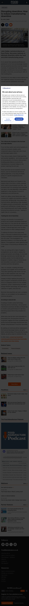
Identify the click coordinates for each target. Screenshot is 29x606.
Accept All (19, 119)
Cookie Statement (18, 115)
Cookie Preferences (8, 119)
